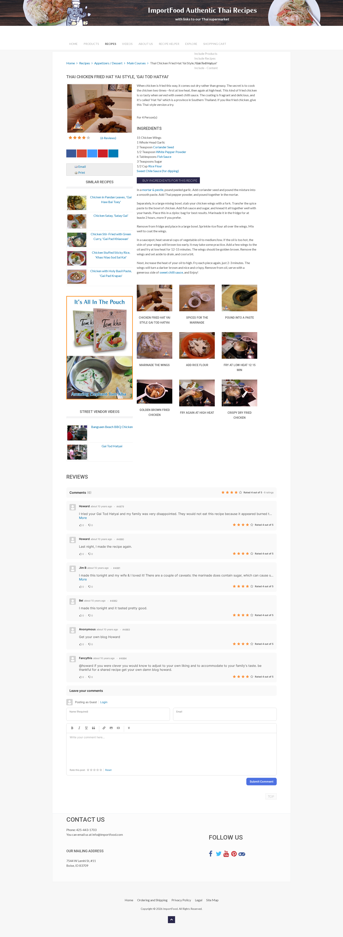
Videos (127, 43)
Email (82, 166)
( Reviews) (108, 138)
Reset (108, 769)
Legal (198, 900)
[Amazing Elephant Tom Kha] (99, 348)
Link (104, 728)
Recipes (110, 43)
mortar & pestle (152, 190)
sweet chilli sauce (171, 272)
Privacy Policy (181, 900)
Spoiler (128, 728)
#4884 (123, 658)
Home (73, 43)
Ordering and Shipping (152, 900)
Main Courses (136, 63)
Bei (81, 600)
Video (118, 728)
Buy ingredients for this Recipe (169, 180)
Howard (84, 506)
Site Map (212, 900)
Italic (79, 728)
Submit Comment (261, 781)
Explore (191, 43)
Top (271, 796)
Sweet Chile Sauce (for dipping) (158, 171)
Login (103, 702)
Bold (72, 728)
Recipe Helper (169, 43)
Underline (86, 728)
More (83, 518)
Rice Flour (155, 166)
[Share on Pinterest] (103, 154)
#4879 (120, 506)
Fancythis (85, 658)
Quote (93, 728)
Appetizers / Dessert (108, 63)
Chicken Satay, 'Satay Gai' (110, 215)
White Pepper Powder (171, 152)
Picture (111, 728)
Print (81, 172)
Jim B (82, 567)
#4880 (120, 539)
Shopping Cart (214, 43)
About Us (146, 43)
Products (91, 43)
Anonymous (87, 629)
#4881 (116, 568)
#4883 (126, 629)
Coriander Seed (163, 147)
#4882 (113, 600)
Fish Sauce (164, 156)
